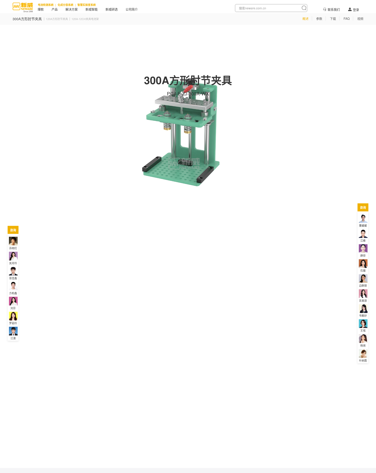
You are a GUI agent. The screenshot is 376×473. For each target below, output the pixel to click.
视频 (360, 18)
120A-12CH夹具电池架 (85, 18)
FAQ (347, 18)
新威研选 (112, 9)
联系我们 (334, 9)
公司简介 (132, 9)
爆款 (41, 9)
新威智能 (92, 9)
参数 (319, 18)
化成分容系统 (65, 5)
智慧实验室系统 (86, 5)
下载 (333, 18)
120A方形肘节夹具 (57, 18)
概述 (305, 18)
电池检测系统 (46, 5)
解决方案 (71, 9)
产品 (55, 9)
